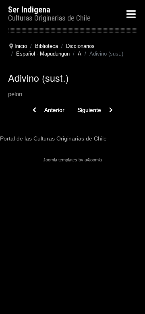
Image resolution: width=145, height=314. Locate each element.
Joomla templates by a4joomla (72, 159)
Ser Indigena (29, 9)
